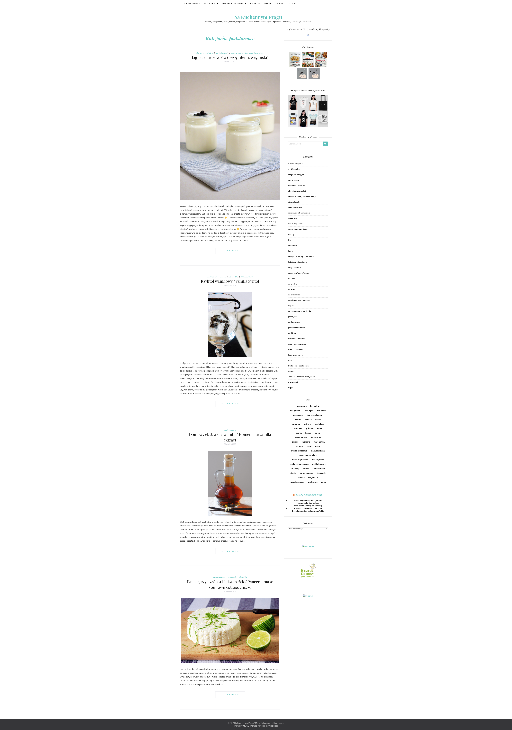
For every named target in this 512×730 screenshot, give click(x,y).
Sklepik (267, 3)
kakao (308, 433)
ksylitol (295, 442)
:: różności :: (294, 169)
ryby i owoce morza (297, 344)
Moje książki (210, 3)
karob (317, 433)
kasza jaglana (301, 437)
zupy (290, 388)
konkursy (292, 246)
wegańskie (313, 477)
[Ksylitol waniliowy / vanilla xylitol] (230, 324)
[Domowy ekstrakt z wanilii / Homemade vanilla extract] (230, 483)
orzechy (295, 468)
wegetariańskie (297, 482)
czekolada (292, 218)
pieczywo (292, 317)
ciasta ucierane (295, 207)
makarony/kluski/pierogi (299, 273)
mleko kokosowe (299, 451)
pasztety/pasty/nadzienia (299, 311)
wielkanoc (312, 482)
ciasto (318, 419)
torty (290, 360)
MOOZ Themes (250, 726)
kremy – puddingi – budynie (301, 256)
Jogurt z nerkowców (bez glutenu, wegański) (230, 57)
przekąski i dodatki (237, 576)
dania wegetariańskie (297, 229)
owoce (306, 468)
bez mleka (321, 411)
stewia (293, 473)
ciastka (308, 419)
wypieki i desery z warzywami (301, 377)
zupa (323, 482)
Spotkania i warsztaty (233, 3)
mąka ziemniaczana (299, 464)
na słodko (233, 276)
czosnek (298, 428)
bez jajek (309, 411)
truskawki (321, 473)
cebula (298, 419)
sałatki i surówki (295, 349)
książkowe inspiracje (297, 262)
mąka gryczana (318, 451)
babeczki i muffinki (296, 185)
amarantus (302, 406)
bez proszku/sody (315, 415)
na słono (292, 289)
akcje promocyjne (296, 175)
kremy (291, 251)
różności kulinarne (254, 52)
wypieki (291, 371)
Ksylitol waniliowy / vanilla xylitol (230, 281)
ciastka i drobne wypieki (299, 213)
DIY (289, 240)
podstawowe (237, 52)
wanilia (301, 477)
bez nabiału (298, 415)
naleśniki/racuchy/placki (299, 300)
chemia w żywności (216, 276)
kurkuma (306, 442)
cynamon (296, 424)
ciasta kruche (294, 202)
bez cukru (314, 406)
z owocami (293, 382)
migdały (299, 446)
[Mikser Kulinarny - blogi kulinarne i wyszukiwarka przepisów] (308, 571)
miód (309, 446)
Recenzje (255, 3)
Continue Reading (230, 251)
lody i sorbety (294, 267)
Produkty (280, 3)
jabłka (299, 433)
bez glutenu (295, 411)
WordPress (273, 726)
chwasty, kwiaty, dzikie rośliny (302, 196)
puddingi (292, 333)
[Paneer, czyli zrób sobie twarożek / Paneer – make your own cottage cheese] (230, 630)
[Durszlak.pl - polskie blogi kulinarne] (308, 546)
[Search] (325, 144)
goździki (309, 428)
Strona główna (192, 3)
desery (291, 235)
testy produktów (295, 355)
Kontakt (293, 3)
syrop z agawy (306, 473)
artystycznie (293, 180)
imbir (319, 428)
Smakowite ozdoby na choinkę (308, 506)
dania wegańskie (205, 52)
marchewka (319, 442)
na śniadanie (222, 52)
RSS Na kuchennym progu (309, 494)
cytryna (307, 424)
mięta (317, 446)
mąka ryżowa (318, 459)
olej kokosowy (319, 464)
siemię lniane (319, 468)
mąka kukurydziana (308, 455)
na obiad (292, 278)
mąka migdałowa (300, 459)
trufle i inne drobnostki (298, 366)
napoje (291, 306)
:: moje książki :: (295, 164)
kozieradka (316, 437)
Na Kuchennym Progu (258, 17)
